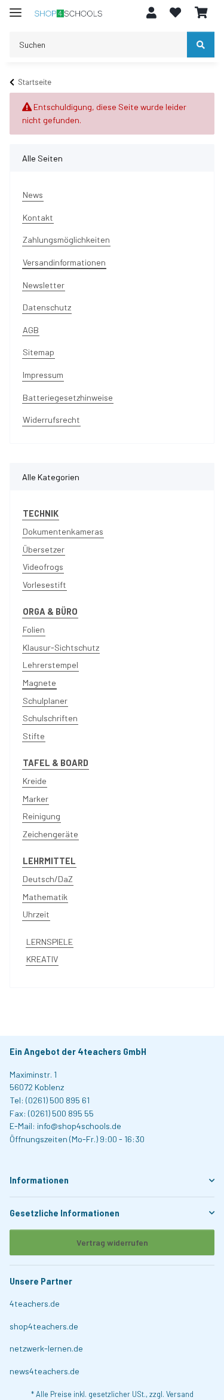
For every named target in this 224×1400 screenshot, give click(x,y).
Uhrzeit (36, 914)
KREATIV (42, 959)
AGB (31, 330)
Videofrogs (43, 567)
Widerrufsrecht (51, 419)
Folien (34, 629)
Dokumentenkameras (63, 531)
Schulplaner (45, 701)
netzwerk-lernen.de (46, 1348)
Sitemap (38, 352)
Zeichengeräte (50, 834)
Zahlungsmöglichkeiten (66, 239)
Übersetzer (44, 549)
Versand (180, 1394)
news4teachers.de (44, 1371)
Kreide (35, 781)
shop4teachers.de (44, 1326)
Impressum (43, 375)
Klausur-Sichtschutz (61, 647)
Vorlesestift (44, 584)
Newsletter (44, 285)
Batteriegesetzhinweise (68, 397)
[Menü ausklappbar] (16, 7)
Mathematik (45, 897)
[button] (151, 13)
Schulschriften (50, 718)
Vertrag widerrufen (112, 1242)
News (33, 195)
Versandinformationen (64, 262)
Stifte (34, 736)
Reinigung (41, 816)
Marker (35, 799)
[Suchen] (200, 44)
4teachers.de (35, 1303)
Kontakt (38, 217)
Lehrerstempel (50, 665)
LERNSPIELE (49, 942)
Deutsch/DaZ (48, 879)
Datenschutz (47, 307)
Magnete (39, 683)
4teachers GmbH (112, 1052)
